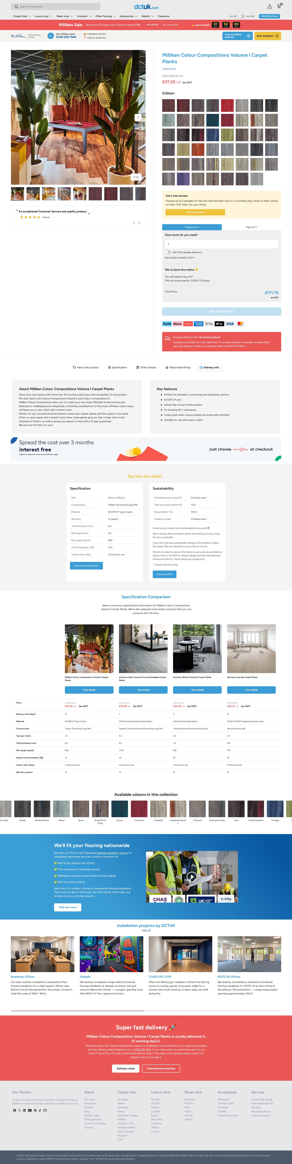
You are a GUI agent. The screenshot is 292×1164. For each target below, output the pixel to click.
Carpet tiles (20, 16)
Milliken (122, 1119)
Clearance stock (260, 1115)
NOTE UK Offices (229, 976)
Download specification (86, 565)
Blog (86, 1111)
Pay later (256, 1107)
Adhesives (223, 1099)
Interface (156, 1123)
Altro (187, 1107)
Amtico (155, 1131)
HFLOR (155, 1103)
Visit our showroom (94, 37)
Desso (121, 1111)
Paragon (122, 1135)
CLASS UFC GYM (160, 976)
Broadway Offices (22, 976)
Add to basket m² (222, 311)
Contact (89, 1127)
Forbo (154, 1115)
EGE (120, 1139)
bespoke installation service (112, 853)
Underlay (223, 1107)
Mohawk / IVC (126, 1123)
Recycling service (261, 1111)
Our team (89, 1099)
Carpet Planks (169, 68)
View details (89, 689)
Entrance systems (228, 1115)
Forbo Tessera (126, 1131)
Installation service (94, 33)
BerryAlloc (157, 1119)
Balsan (121, 1103)
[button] (279, 6)
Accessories (126, 16)
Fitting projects (93, 1119)
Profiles (222, 1111)
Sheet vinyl (62, 16)
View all (146, 930)
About (89, 1092)
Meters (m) (192, 227)
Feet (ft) (251, 227)
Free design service (262, 1103)
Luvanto (155, 1111)
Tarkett (155, 1107)
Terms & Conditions (95, 1123)
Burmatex (123, 1107)
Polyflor (155, 1099)
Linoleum (82, 16)
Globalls (85, 976)
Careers (88, 1107)
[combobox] (56, 6)
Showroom (90, 1103)
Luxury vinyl (41, 16)
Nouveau (123, 1099)
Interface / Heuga (128, 1115)
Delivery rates (126, 1068)
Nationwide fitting (261, 1099)
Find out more (68, 907)
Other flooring (103, 16)
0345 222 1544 (269, 16)
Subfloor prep (226, 1103)
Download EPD (164, 574)
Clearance (163, 16)
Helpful (145, 16)
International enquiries (161, 1068)
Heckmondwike (126, 1127)
